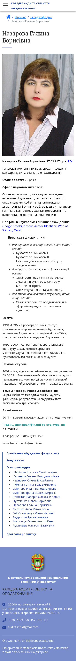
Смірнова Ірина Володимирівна (34, 493)
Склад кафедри (41, 17)
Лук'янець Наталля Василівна (33, 525)
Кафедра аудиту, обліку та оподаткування (30, 6)
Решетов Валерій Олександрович (36, 497)
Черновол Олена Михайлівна (33, 480)
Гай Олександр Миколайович (33, 513)
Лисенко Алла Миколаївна (31, 509)
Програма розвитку (21, 534)
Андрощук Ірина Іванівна (30, 517)
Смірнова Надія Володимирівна (35, 488)
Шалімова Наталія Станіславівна (35, 472)
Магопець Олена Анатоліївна (33, 521)
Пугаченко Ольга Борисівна (32, 501)
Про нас (20, 17)
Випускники (15, 460)
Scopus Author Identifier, (41, 226)
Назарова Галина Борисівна (32, 505)
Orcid (17, 230)
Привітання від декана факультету (32, 453)
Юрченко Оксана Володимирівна (36, 476)
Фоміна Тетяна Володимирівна (34, 484)
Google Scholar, (13, 226)
